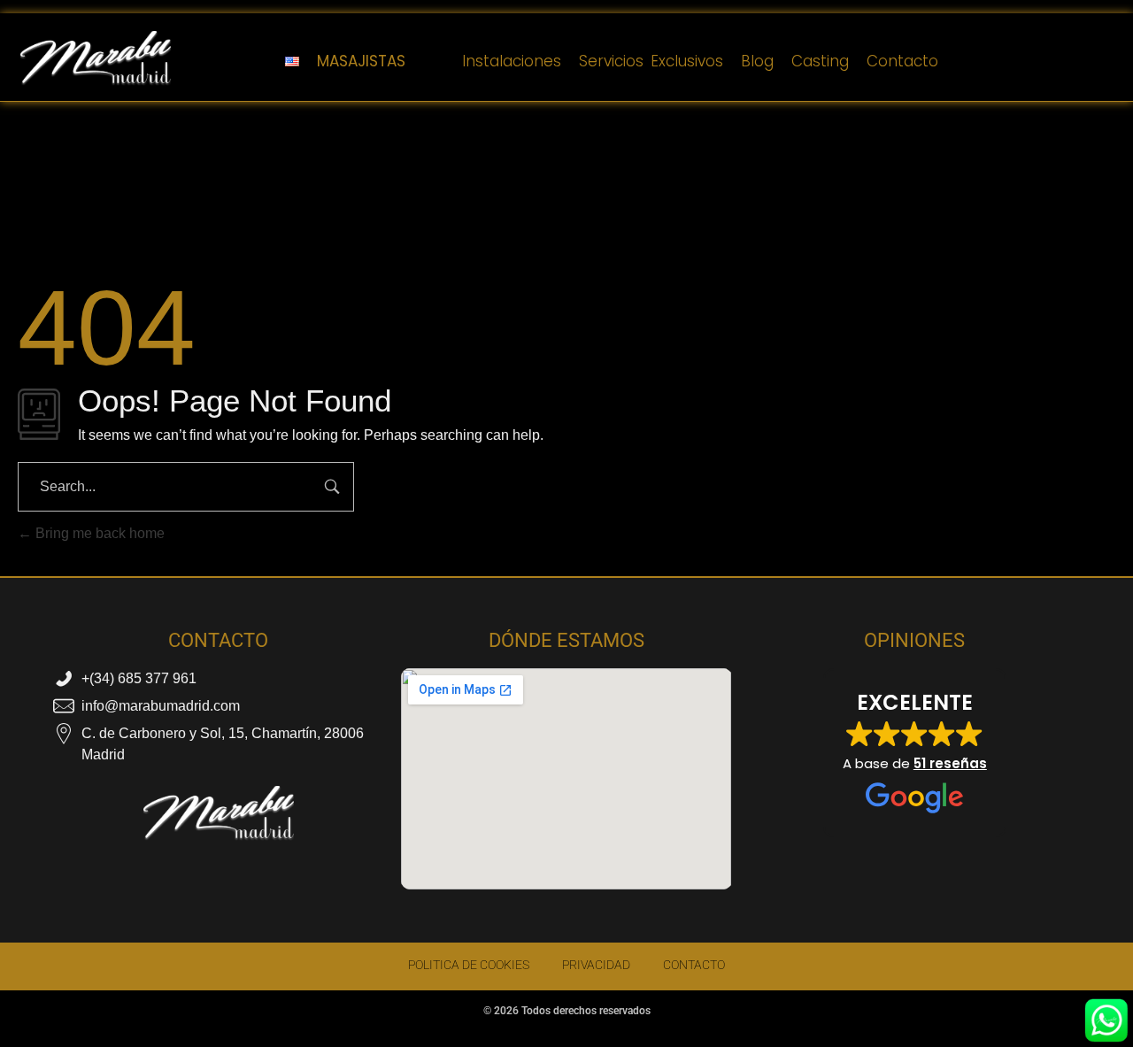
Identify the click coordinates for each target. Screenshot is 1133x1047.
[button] (914, 753)
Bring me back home (98, 533)
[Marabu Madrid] (95, 58)
